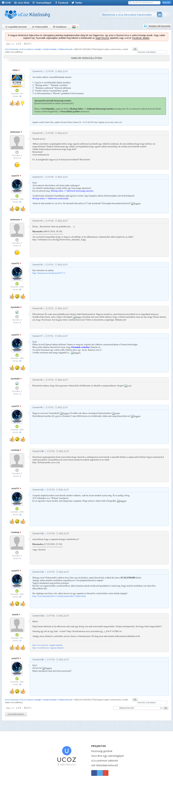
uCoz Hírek (23, 3)
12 (42, 533)
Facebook (63, 3)
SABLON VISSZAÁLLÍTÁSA (85, 49)
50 (20, 202)
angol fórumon (102, 38)
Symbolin (15, 307)
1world (15, 614)
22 (20, 641)
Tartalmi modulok (50, 49)
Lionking (15, 450)
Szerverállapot (43, 3)
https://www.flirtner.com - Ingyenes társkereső (48, 648)
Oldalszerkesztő (65, 49)
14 (42, 616)
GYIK (8, 3)
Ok (135, 49)
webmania (15, 132)
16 (25, 43)
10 (42, 451)
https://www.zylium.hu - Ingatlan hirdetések (47, 645)
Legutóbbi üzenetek (17, 27)
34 (20, 96)
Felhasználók (41, 27)
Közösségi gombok (101, 751)
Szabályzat (61, 27)
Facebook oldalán (140, 38)
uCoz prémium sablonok (104, 760)
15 (42, 659)
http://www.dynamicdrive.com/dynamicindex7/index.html (59, 596)
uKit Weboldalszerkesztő (104, 765)
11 (42, 490)
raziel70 (15, 176)
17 (28, 43)
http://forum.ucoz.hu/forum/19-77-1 (48, 273)
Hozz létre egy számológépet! (107, 755)
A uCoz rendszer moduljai (30, 49)
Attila (15, 70)
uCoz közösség (11, 49)
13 (42, 572)
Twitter (78, 3)
